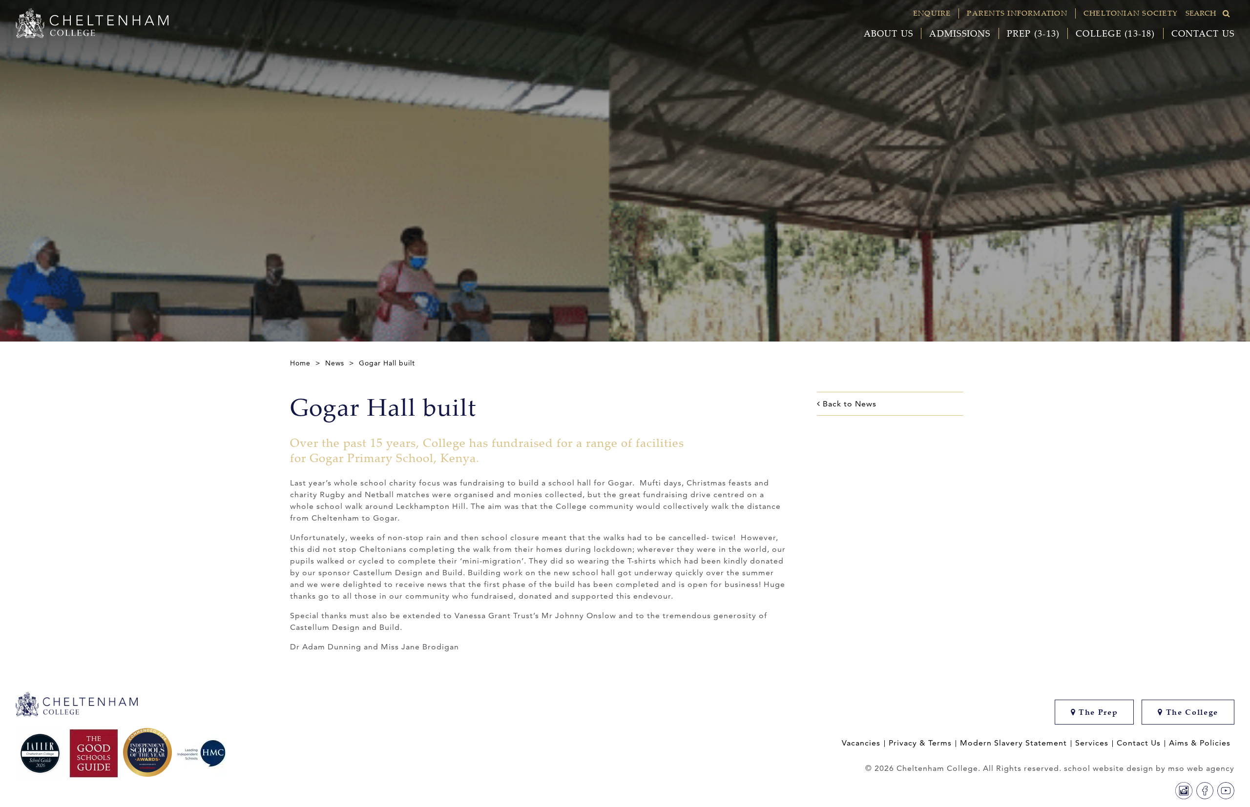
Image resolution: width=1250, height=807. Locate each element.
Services (1091, 743)
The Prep (1097, 712)
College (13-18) (1115, 33)
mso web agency (1201, 768)
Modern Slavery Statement (1013, 743)
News (334, 363)
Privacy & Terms (920, 743)
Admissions (959, 33)
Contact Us (1202, 33)
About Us (889, 33)
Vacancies (861, 743)
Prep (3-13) (1033, 33)
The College (1190, 712)
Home (300, 363)
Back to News (848, 403)
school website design (1108, 768)
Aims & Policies (1199, 743)
